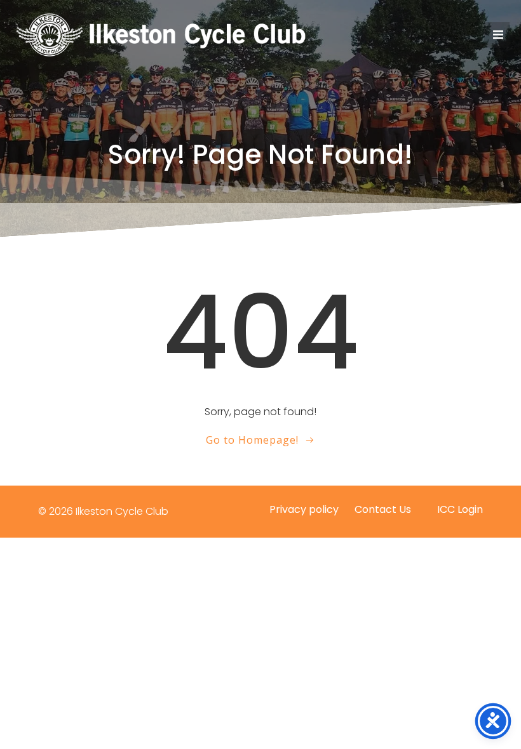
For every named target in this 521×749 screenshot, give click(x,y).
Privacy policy (304, 509)
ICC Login (460, 509)
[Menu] (497, 35)
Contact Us (383, 509)
